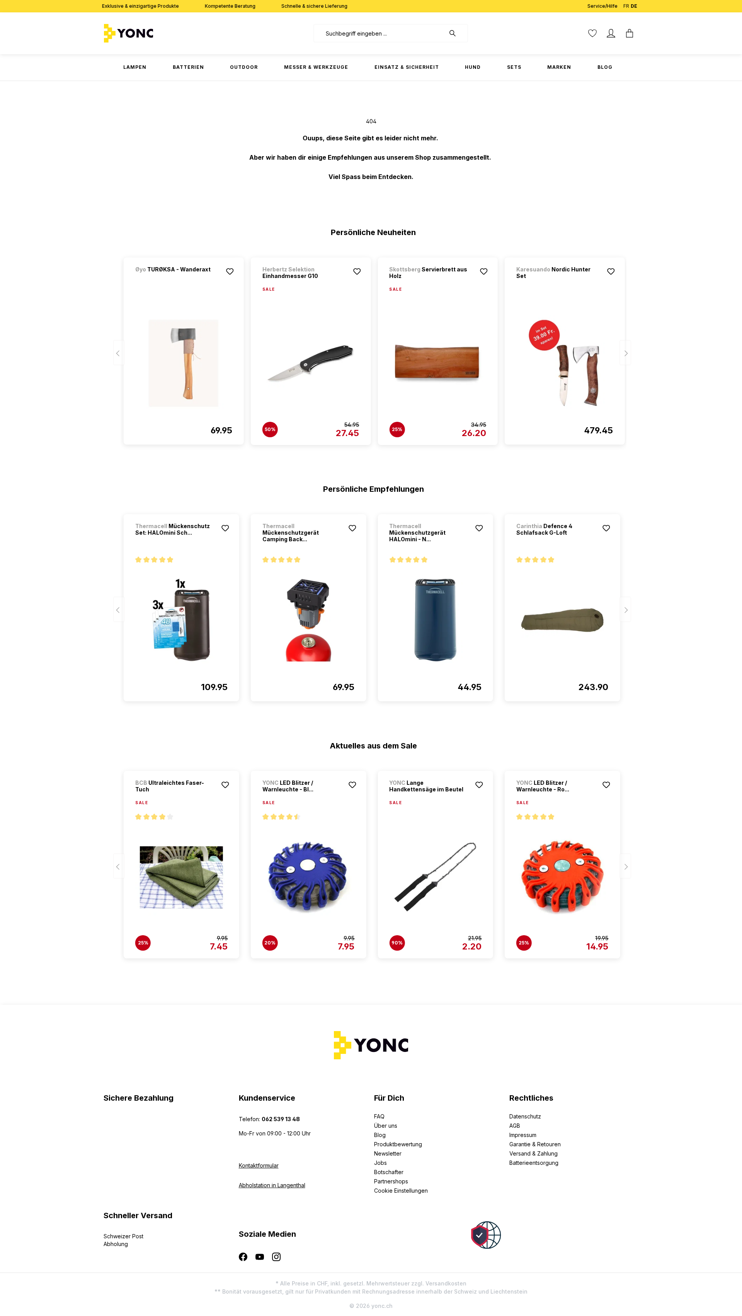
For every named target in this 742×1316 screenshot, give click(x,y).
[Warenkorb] (629, 33)
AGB (514, 1125)
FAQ (379, 1116)
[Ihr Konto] (611, 33)
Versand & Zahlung (533, 1153)
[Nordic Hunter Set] (564, 363)
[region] (371, 347)
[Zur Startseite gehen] (152, 33)
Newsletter (388, 1153)
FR (626, 6)
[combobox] (379, 33)
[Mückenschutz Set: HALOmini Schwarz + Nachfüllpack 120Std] (181, 620)
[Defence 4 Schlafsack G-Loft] (562, 620)
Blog (380, 1135)
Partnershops (391, 1181)
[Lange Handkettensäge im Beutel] (435, 877)
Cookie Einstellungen (401, 1190)
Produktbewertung (398, 1144)
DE (634, 6)
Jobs (380, 1162)
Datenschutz (525, 1116)
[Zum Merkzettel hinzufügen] (230, 271)
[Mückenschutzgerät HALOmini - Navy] (435, 620)
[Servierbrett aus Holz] (437, 364)
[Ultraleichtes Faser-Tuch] (181, 877)
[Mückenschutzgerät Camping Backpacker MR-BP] (308, 620)
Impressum (522, 1135)
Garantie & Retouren (535, 1144)
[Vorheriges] (119, 352)
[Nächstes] (625, 352)
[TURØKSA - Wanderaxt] (175, 279)
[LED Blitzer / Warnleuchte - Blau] (308, 877)
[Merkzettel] (592, 33)
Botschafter (388, 1172)
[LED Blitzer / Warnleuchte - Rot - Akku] (562, 877)
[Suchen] (456, 33)
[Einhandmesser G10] (310, 364)
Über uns (385, 1125)
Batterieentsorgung (533, 1162)
